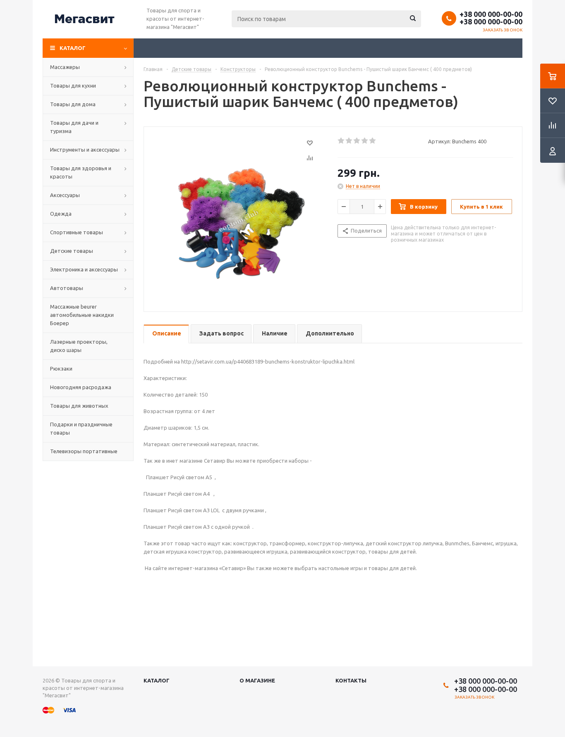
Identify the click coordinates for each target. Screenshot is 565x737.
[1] (341, 141)
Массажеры (65, 67)
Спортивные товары (76, 232)
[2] (349, 141)
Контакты (350, 680)
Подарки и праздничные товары (81, 428)
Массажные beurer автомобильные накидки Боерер (82, 315)
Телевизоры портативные (83, 451)
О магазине (257, 680)
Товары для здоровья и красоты (80, 172)
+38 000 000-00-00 (491, 14)
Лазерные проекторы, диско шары (79, 346)
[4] (365, 141)
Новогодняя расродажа (80, 387)
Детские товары (71, 251)
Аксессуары (65, 195)
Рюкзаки (61, 368)
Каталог (73, 48)
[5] (373, 141)
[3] (357, 141)
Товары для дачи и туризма (74, 127)
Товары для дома (73, 104)
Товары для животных (79, 406)
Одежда (61, 213)
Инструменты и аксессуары (85, 149)
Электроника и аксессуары (84, 269)
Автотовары (66, 288)
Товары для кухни (73, 85)
